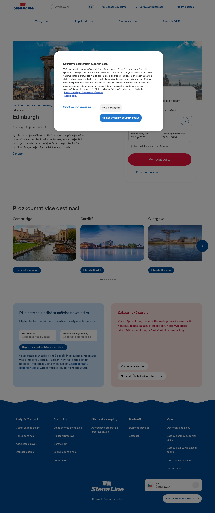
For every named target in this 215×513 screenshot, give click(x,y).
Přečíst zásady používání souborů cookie (83, 92)
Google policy (70, 96)
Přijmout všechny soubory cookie (121, 117)
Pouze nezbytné (111, 107)
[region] (108, 91)
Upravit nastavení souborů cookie (78, 107)
